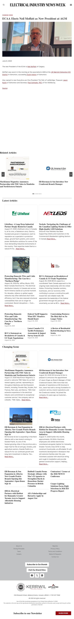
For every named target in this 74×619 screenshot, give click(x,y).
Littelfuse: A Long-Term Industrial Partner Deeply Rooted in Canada (19, 225)
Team (19, 551)
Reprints (55, 546)
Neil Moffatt (31, 67)
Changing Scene (7, 15)
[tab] (33, 193)
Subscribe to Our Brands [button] (37, 564)
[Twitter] (37, 575)
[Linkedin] (42, 575)
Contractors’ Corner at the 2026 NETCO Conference (60, 473)
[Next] (70, 174)
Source (4, 88)
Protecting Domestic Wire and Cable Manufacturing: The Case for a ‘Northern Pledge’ (20, 278)
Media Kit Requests (55, 554)
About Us (19, 546)
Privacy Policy (55, 548)
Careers (18, 554)
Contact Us (55, 557)
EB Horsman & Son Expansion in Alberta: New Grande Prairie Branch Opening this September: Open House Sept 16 (20, 431)
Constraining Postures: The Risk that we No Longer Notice (60, 316)
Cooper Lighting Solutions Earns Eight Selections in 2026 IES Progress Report (60, 487)
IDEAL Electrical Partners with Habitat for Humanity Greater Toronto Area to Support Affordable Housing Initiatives (55, 431)
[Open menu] (71, 4)
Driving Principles (18, 548)
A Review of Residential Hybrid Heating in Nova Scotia (61, 330)
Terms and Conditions (55, 551)
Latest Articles (9, 200)
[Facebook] (32, 575)
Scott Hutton (31, 75)
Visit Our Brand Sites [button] (37, 570)
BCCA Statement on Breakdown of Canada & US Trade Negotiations (53, 277)
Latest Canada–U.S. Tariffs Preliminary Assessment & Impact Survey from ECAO (37, 332)
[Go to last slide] (3, 174)
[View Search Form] (3, 5)
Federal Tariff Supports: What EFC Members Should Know (38, 316)
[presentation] (17, 168)
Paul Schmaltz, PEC (35, 83)
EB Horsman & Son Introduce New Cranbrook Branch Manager (53, 182)
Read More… (20, 249)
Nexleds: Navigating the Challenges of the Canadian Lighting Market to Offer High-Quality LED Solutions (55, 226)
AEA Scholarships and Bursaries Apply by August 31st (37, 495)
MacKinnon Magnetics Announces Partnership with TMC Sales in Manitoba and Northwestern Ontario (17, 184)
